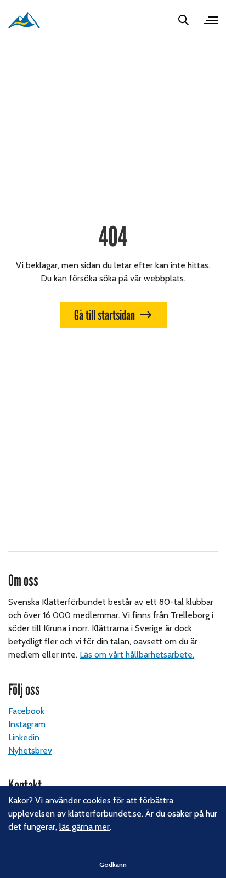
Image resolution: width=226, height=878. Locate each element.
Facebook (26, 711)
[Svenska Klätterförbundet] (24, 20)
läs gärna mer (84, 827)
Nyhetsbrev (30, 750)
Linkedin (23, 737)
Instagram (27, 724)
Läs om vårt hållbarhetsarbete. (137, 654)
